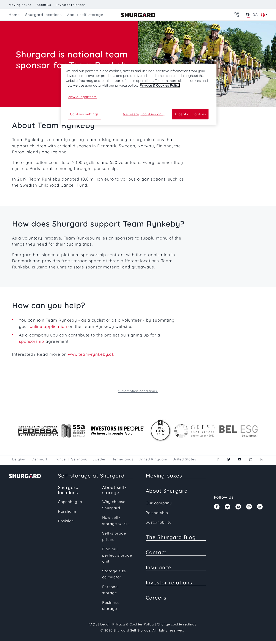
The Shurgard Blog (171, 537)
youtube (239, 459)
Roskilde (66, 521)
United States (184, 459)
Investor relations (71, 5)
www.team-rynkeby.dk (91, 354)
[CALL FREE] (236, 15)
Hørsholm (67, 511)
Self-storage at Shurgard (91, 475)
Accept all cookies (190, 114)
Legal (104, 624)
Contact (156, 552)
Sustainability (159, 522)
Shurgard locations (68, 490)
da (255, 14)
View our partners (82, 97)
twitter (229, 459)
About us (44, 5)
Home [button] (14, 14)
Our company (159, 503)
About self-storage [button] (85, 14)
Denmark (40, 459)
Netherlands (122, 459)
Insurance (158, 567)
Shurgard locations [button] (43, 14)
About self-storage (114, 490)
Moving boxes (20, 5)
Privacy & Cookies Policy (133, 624)
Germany (79, 459)
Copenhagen (70, 501)
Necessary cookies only (144, 114)
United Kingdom (153, 459)
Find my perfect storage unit (117, 555)
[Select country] (263, 14)
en (248, 14)
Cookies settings (84, 114)
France (59, 459)
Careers (156, 597)
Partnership (157, 512)
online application (48, 326)
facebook (218, 459)
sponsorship (31, 341)
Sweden (99, 459)
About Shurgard (167, 490)
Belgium (19, 459)
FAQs (92, 624)
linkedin (261, 459)
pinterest (250, 459)
